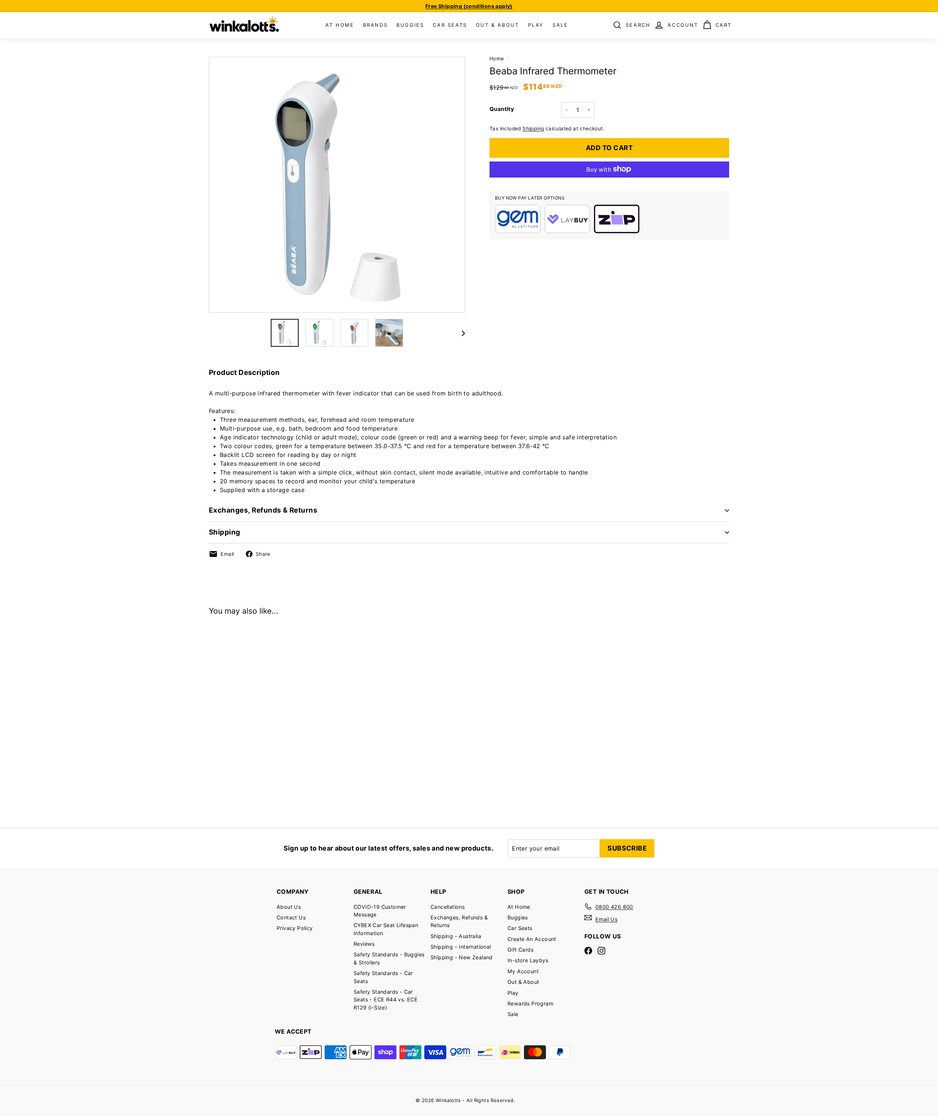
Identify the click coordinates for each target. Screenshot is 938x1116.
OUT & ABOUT (497, 25)
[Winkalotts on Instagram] (601, 950)
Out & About (523, 982)
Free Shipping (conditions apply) (469, 6)
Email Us (606, 919)
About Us (289, 907)
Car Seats (519, 928)
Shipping (533, 128)
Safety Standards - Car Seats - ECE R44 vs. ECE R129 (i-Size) (386, 1000)
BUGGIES (410, 25)
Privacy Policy (295, 928)
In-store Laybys (527, 960)
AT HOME (339, 25)
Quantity (502, 108)
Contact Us (291, 917)
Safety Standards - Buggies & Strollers (389, 958)
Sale (512, 1014)
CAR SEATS (450, 25)
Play (512, 993)
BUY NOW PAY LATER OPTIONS (530, 197)
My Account (523, 971)
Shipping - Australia (456, 936)
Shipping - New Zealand (462, 957)
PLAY (536, 25)
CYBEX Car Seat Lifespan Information (386, 929)
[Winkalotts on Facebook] (588, 950)
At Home (518, 907)
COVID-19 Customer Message (380, 911)
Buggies (517, 917)
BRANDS (375, 25)
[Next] (460, 332)
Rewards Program (530, 1003)
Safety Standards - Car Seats (383, 977)
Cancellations (448, 907)
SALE (560, 25)
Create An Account (531, 939)
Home (497, 59)
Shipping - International (461, 947)
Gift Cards (520, 949)
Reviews (364, 944)
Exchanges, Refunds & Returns (263, 510)
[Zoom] (337, 184)
